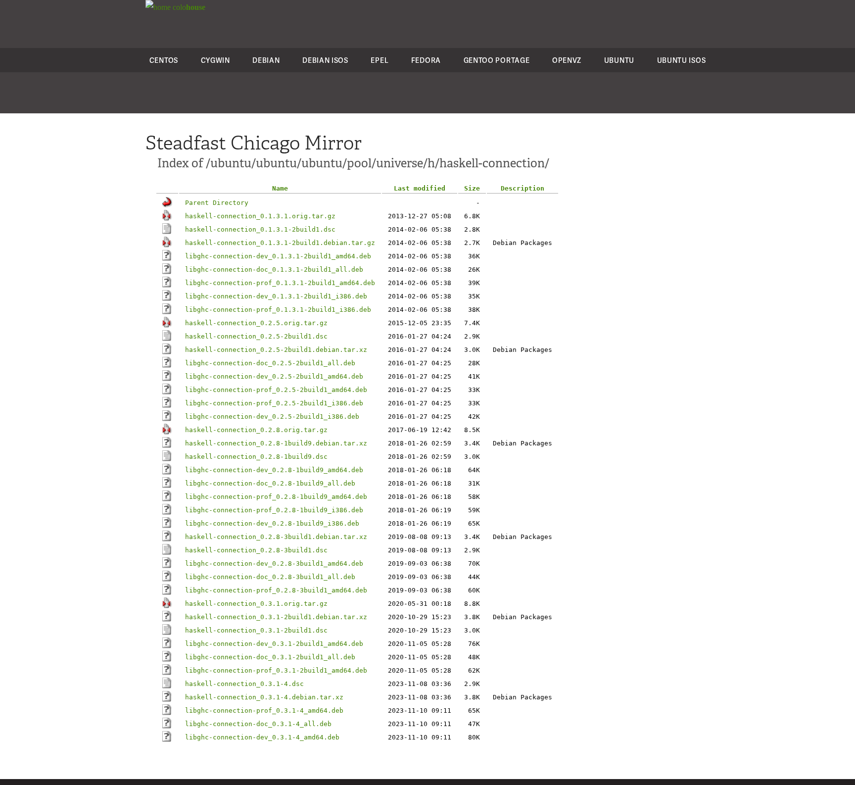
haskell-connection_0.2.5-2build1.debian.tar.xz (276, 349)
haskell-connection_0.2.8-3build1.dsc (256, 550)
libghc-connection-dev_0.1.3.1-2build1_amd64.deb (278, 256)
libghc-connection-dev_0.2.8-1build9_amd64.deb (274, 470)
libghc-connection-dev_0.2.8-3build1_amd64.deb (274, 563)
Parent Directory (216, 202)
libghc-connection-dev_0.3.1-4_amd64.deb (262, 737)
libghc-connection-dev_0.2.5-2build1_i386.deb (272, 416)
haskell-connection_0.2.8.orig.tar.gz (256, 430)
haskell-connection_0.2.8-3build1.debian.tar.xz (276, 536)
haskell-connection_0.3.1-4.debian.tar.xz (264, 697)
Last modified (419, 188)
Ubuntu (619, 60)
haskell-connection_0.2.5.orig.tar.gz (256, 323)
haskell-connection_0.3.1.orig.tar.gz (256, 603)
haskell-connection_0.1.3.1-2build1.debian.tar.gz (280, 242)
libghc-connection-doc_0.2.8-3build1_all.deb (270, 577)
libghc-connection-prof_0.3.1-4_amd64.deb (264, 710)
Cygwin (215, 60)
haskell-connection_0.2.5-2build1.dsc (256, 336)
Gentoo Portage (497, 60)
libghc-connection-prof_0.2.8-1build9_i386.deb (274, 510)
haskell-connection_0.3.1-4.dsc (244, 683)
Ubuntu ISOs (681, 60)
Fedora (426, 60)
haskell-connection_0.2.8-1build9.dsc (256, 456)
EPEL (379, 60)
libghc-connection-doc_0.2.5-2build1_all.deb (270, 363)
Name (280, 188)
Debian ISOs (325, 60)
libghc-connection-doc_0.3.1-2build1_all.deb (270, 657)
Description (522, 188)
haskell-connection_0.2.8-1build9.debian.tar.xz (276, 443)
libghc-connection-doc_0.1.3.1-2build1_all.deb (274, 269)
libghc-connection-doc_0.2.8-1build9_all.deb (270, 483)
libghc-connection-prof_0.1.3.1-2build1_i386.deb (278, 309)
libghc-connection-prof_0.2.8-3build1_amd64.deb (276, 590)
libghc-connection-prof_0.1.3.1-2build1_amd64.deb (280, 283)
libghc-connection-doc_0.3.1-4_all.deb (258, 724)
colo (188, 7)
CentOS (163, 60)
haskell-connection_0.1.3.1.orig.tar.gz (260, 216)
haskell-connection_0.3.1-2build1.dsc (256, 630)
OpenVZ (566, 60)
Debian (266, 60)
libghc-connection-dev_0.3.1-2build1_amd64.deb (274, 643)
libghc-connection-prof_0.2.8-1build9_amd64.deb (276, 496)
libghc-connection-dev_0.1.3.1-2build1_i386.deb (276, 296)
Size (472, 188)
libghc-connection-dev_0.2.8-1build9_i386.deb (272, 523)
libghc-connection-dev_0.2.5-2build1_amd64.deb (274, 376)
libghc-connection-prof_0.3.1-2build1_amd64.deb (276, 670)
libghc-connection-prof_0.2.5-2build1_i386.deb (274, 403)
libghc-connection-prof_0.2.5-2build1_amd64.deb (276, 389)
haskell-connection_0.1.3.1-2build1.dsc (260, 229)
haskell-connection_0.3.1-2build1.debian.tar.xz (276, 617)
